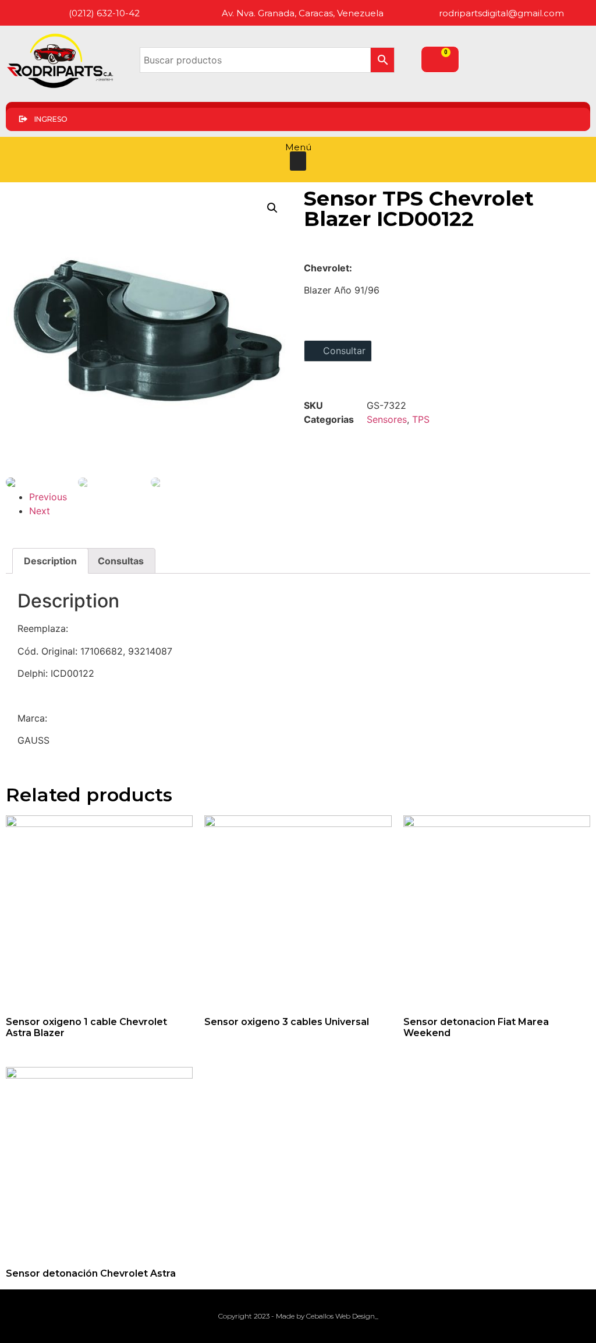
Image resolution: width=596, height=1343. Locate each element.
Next (39, 511)
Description (50, 561)
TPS (421, 419)
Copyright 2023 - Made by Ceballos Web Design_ (298, 1316)
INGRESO (51, 119)
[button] (298, 161)
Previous (48, 497)
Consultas (121, 561)
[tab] (50, 561)
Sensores (387, 419)
